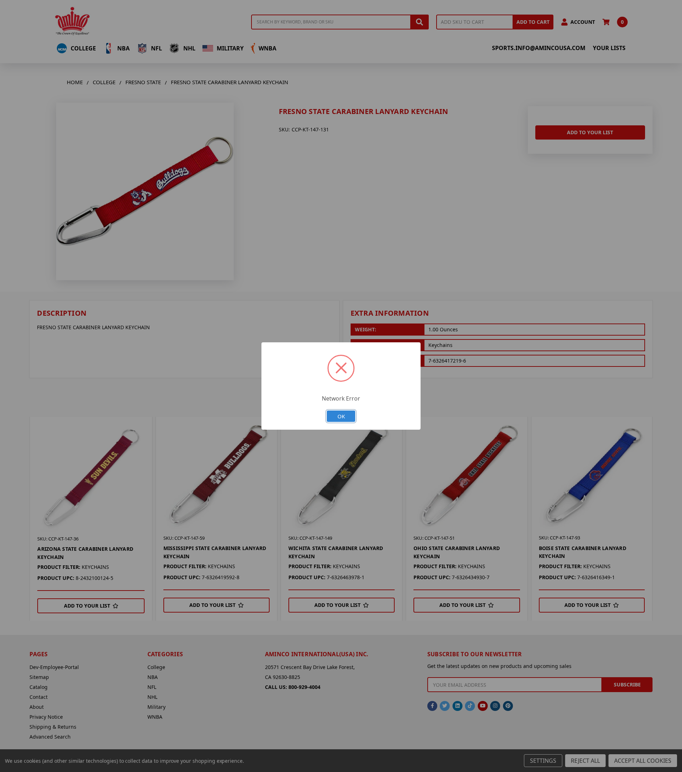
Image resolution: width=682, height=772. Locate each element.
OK (341, 416)
